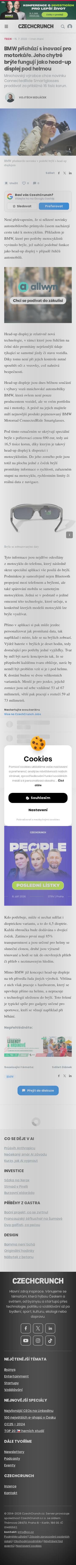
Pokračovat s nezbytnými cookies (38, 819)
